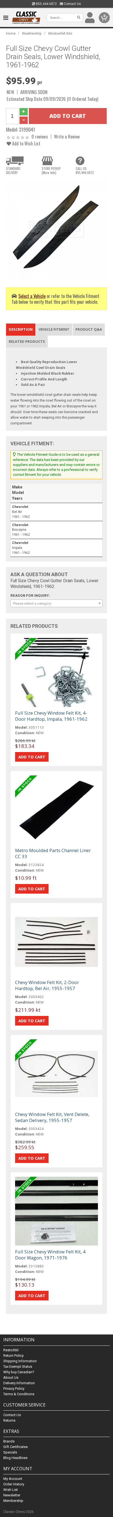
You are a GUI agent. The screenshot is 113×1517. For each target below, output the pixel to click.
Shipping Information (20, 1361)
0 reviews (40, 136)
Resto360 (10, 1350)
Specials (10, 1452)
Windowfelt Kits (60, 33)
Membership (13, 1501)
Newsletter (11, 1495)
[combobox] (56, 603)
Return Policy (13, 1355)
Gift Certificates (15, 1447)
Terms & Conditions (18, 1394)
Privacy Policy (13, 1388)
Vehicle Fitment (54, 329)
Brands (9, 1441)
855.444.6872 (46, 4)
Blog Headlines (15, 1458)
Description (21, 329)
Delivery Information (19, 1383)
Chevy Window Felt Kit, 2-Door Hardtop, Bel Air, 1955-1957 (47, 985)
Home (11, 33)
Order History (13, 1484)
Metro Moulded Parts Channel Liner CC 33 (53, 853)
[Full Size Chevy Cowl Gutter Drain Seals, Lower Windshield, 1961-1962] (56, 229)
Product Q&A (88, 329)
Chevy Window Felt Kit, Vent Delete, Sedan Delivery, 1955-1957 (52, 1117)
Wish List (10, 1490)
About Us (10, 1377)
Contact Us (72, 4)
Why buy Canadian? (18, 1372)
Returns (9, 1420)
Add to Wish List (25, 143)
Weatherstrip (32, 33)
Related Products (27, 341)
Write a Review (67, 136)
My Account (12, 1479)
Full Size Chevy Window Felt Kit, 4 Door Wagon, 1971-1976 (50, 1254)
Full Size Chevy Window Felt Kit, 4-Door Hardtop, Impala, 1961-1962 (51, 716)
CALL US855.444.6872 (85, 170)
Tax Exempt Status (17, 1366)
